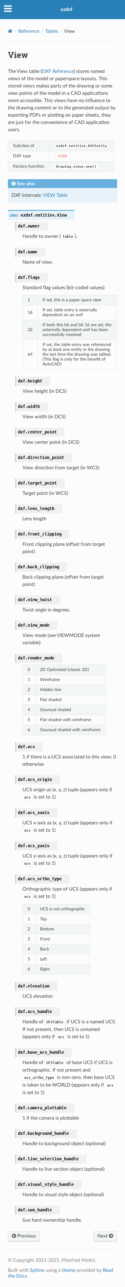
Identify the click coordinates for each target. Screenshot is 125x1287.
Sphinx (37, 1270)
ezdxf (67, 9)
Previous (26, 1236)
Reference (28, 31)
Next (103, 1236)
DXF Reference (58, 71)
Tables (51, 31)
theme (68, 1270)
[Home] (10, 31)
